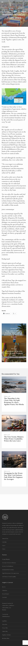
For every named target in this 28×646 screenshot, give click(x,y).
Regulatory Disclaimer (6, 634)
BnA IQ (3, 587)
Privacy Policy (5, 628)
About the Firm (5, 538)
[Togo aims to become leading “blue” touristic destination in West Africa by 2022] (14, 333)
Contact (3, 549)
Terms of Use (4, 624)
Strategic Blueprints (6, 559)
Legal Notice (4, 621)
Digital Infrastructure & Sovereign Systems (10, 573)
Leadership (4, 542)
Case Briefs (4, 597)
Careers (3, 545)
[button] (2, 2)
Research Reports (5, 594)
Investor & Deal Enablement (7, 566)
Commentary (4, 590)
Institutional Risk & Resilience (8, 569)
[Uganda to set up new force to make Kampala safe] (14, 352)
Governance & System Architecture (9, 562)
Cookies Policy (5, 631)
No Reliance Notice (5, 638)
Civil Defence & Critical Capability (9, 576)
